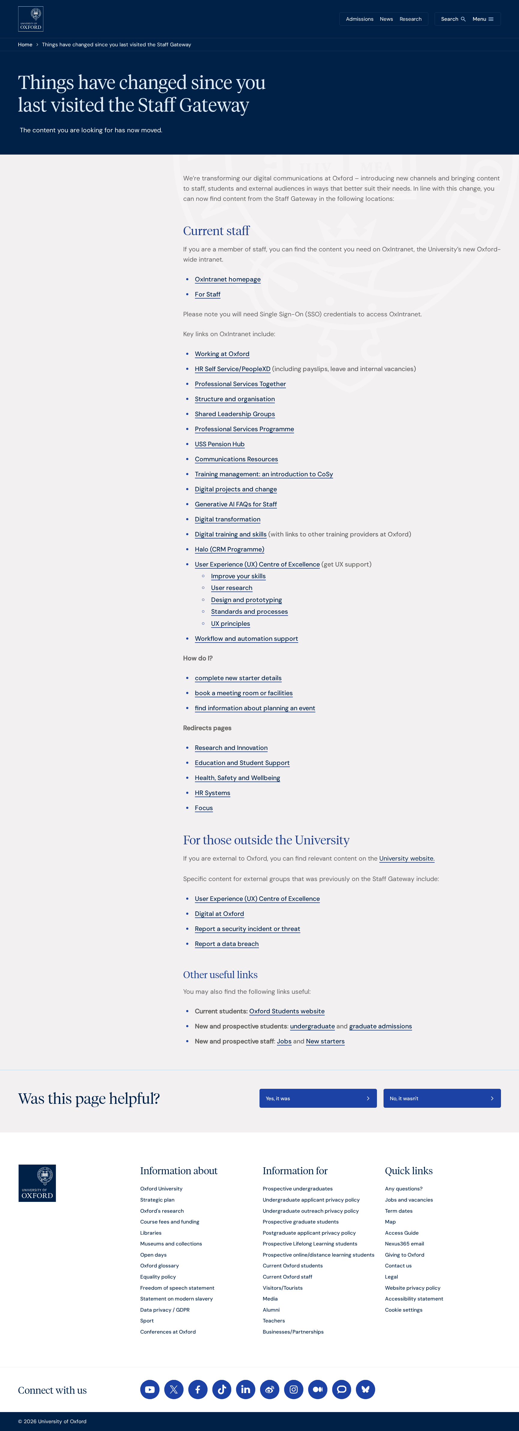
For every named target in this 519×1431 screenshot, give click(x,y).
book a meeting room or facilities (244, 693)
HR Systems (212, 793)
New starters (325, 1041)
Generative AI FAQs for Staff (236, 504)
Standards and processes (249, 611)
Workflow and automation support (246, 638)
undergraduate (312, 1026)
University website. (407, 858)
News (386, 19)
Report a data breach (227, 944)
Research (411, 19)
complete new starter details (238, 678)
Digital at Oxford (219, 914)
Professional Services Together (240, 384)
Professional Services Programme (244, 429)
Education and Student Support (242, 763)
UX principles (230, 623)
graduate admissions (380, 1026)
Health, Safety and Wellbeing (237, 778)
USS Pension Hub (220, 444)
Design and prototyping (246, 600)
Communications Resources (236, 459)
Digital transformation (227, 519)
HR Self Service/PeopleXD (233, 369)
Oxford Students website (287, 1011)
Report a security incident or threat (247, 929)
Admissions (360, 19)
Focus (204, 808)
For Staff (207, 294)
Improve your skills (238, 576)
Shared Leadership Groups (235, 414)
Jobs (284, 1041)
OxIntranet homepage (228, 279)
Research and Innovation (231, 748)
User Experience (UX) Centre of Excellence (257, 564)
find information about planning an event (255, 708)
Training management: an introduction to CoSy (264, 474)
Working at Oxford (222, 354)
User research (232, 588)
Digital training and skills (231, 534)
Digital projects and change (236, 489)
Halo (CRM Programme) (229, 549)
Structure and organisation (235, 399)
